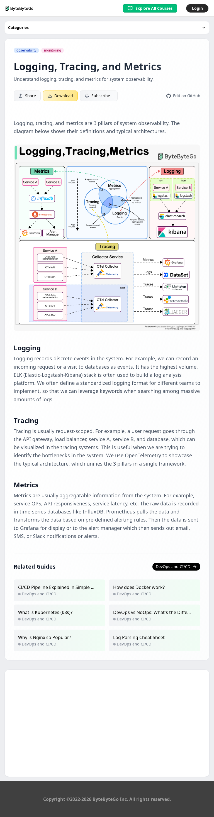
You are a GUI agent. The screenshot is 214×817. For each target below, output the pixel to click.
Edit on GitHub (186, 95)
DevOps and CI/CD (173, 566)
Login (197, 8)
